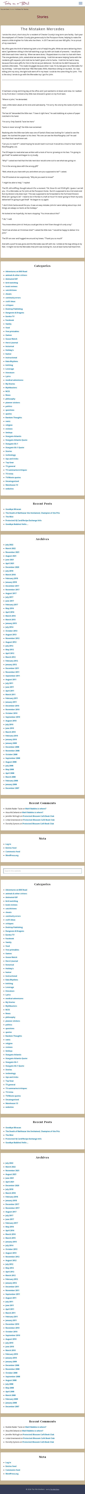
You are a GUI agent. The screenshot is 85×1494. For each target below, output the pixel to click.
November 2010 (12, 709)
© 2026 (28, 1489)
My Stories (10, 384)
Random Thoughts (14, 417)
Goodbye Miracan (13, 509)
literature (10, 372)
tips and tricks (12, 459)
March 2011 (10, 694)
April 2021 (10, 563)
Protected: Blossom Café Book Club (38, 816)
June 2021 (10, 559)
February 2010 (12, 735)
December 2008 (12, 747)
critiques (9, 305)
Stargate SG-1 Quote (15, 447)
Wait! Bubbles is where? (35, 808)
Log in (8, 844)
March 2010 (10, 732)
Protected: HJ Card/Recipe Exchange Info (24, 520)
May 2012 (10, 649)
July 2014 (9, 627)
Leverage (10, 369)
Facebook (10, 320)
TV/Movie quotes (13, 477)
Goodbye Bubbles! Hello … (17, 524)
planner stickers (13, 402)
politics (9, 406)
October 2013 (11, 631)
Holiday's (10, 350)
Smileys (9, 432)
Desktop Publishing (14, 309)
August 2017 (11, 593)
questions (10, 410)
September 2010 (13, 717)
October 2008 (11, 754)
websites (10, 488)
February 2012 (12, 661)
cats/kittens (11, 290)
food (8, 327)
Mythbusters (11, 387)
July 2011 (9, 683)
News (8, 395)
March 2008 (10, 777)
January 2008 (11, 784)
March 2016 (10, 616)
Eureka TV (10, 316)
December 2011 (12, 668)
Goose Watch (11, 339)
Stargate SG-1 (12, 444)
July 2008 (9, 765)
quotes (9, 414)
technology (11, 455)
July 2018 (9, 571)
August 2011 (11, 679)
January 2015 (11, 623)
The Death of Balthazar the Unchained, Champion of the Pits (33, 513)
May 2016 (10, 608)
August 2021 (11, 556)
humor (8, 354)
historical (10, 346)
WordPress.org (12, 855)
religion (9, 425)
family (8, 324)
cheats (9, 294)
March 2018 (10, 574)
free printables (12, 331)
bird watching (12, 282)
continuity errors (13, 297)
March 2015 (10, 619)
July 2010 (9, 724)
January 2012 (11, 664)
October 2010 (11, 713)
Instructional (11, 357)
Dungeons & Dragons (15, 312)
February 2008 (12, 780)
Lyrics (8, 376)
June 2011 (10, 687)
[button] (80, 3)
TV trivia (9, 474)
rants (8, 421)
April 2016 (10, 612)
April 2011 (10, 691)
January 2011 (11, 702)
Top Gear (10, 462)
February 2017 (12, 604)
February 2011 (12, 698)
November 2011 (12, 672)
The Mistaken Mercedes (42, 29)
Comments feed (13, 851)
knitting (9, 365)
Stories (9, 451)
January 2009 (11, 743)
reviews (9, 429)
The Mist (9, 516)
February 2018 (12, 578)
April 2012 (10, 653)
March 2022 (10, 548)
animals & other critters (16, 275)
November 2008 (12, 750)
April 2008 (10, 773)
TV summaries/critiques (16, 470)
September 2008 (13, 758)
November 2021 (12, 552)
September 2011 (13, 676)
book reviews (11, 286)
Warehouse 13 (12, 485)
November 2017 (12, 589)
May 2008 (10, 769)
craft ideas (10, 301)
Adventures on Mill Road (16, 271)
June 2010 (10, 728)
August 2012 (11, 642)
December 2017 (12, 586)
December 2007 (12, 788)
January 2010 (11, 739)
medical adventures (14, 380)
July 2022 (9, 544)
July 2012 (9, 646)
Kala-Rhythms (12, 361)
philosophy (10, 399)
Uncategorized (12, 481)
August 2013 (11, 634)
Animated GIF (12, 279)
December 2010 (12, 706)
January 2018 (11, 582)
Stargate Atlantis (13, 436)
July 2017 (9, 597)
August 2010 (11, 721)
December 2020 (12, 567)
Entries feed (11, 848)
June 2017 (10, 601)
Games (9, 335)
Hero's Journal (12, 342)
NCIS (8, 391)
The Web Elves (54, 1489)
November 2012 (12, 638)
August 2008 (11, 762)
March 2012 (10, 657)
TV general (10, 466)
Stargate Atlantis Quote (16, 440)
